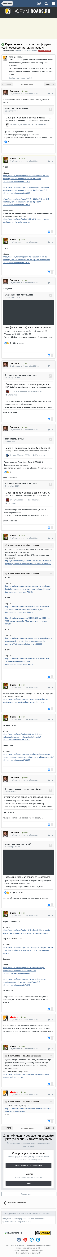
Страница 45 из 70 (28, 84)
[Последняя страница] (54, 84)
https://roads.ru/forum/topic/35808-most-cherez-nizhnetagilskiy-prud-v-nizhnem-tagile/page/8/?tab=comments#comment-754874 (22, 737)
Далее (48, 84)
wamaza (10, 51)
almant (13, 158)
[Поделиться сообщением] (52, 94)
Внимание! (32, 51)
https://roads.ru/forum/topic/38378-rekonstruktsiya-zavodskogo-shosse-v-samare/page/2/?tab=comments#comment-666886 (24, 971)
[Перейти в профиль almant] (5, 160)
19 (54, 1194)
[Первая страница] (3, 84)
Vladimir (30, 1056)
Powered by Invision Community (28, 1253)
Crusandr (14, 91)
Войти (28, 1183)
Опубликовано (24, 94)
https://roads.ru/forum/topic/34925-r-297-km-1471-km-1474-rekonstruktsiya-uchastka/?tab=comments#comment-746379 (27, 661)
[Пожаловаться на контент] (49, 94)
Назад (8, 84)
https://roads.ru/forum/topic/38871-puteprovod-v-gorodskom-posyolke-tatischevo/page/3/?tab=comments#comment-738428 (28, 950)
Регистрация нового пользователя (28, 1165)
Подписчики (26, 1194)
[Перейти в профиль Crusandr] (5, 92)
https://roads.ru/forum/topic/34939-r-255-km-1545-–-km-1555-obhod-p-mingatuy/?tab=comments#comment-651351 (28, 621)
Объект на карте (44, 50)
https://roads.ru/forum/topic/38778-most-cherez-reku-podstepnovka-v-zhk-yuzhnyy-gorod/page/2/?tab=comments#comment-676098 (24, 982)
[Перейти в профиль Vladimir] (5, 58)
